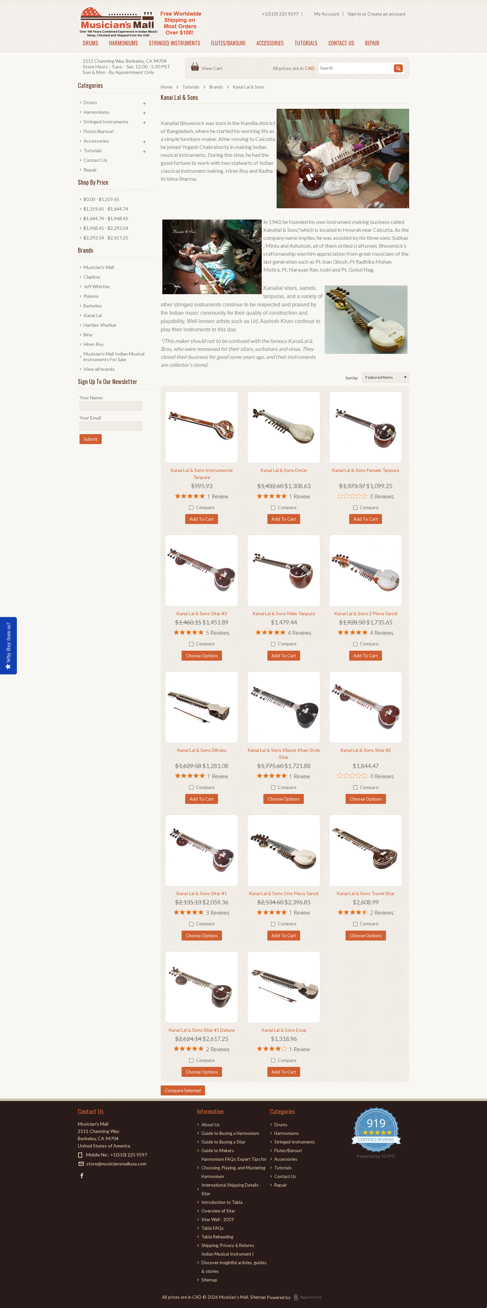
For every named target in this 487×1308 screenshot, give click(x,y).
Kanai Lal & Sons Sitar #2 (365, 750)
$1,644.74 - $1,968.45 (105, 218)
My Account (327, 14)
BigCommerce (309, 1297)
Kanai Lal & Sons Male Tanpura (283, 613)
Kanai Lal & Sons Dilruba (201, 750)
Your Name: (91, 397)
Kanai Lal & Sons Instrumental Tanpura (202, 473)
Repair (372, 43)
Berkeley (92, 305)
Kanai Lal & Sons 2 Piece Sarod (365, 613)
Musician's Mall (98, 267)
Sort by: (352, 377)
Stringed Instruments (174, 43)
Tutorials (306, 43)
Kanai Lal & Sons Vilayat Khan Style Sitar (283, 753)
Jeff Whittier (96, 286)
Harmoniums (123, 43)
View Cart (213, 68)
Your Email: (91, 418)
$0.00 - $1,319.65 (101, 199)
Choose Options (202, 655)
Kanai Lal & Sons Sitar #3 (201, 613)
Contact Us (341, 43)
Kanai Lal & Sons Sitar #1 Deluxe (202, 1030)
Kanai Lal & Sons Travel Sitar (366, 893)
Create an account (386, 14)
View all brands (99, 369)
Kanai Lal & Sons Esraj (283, 1030)
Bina (87, 334)
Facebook (82, 1175)
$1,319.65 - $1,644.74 (105, 209)
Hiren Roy (93, 344)
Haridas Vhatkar (100, 325)
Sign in (354, 14)
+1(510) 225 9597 (280, 14)
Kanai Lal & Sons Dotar (283, 470)
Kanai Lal (92, 315)
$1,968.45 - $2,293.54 (105, 228)
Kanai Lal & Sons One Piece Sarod (283, 893)
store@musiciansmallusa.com (116, 1163)
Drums (90, 43)
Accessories (270, 43)
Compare (205, 507)
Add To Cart (201, 519)
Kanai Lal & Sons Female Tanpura (365, 470)
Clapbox (91, 277)
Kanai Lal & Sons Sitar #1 (201, 893)
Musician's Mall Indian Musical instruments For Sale (113, 356)
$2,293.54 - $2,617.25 (105, 237)
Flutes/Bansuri (228, 43)
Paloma (90, 296)
